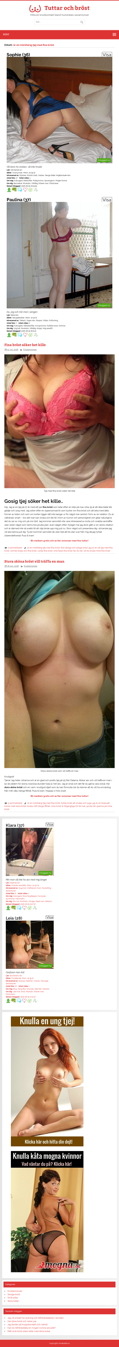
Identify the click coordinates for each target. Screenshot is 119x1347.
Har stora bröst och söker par (22, 1321)
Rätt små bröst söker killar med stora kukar (29, 1331)
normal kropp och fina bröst (23, 551)
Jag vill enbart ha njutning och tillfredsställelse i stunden (36, 1318)
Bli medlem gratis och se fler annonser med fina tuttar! (60, 540)
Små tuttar (13, 1297)
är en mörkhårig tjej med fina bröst (43, 548)
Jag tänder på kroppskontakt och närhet (28, 1324)
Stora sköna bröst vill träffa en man (34, 561)
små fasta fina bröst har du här (68, 551)
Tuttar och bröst (67, 7)
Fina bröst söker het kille (25, 344)
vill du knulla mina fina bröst (97, 551)
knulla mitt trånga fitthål (38, 806)
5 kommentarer (15, 803)
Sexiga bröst (14, 1294)
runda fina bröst (45, 551)
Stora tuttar (13, 1301)
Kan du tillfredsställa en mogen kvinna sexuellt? (32, 1328)
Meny (6, 34)
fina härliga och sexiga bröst (74, 548)
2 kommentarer (15, 548)
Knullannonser (30, 349)
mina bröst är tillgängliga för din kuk (68, 806)
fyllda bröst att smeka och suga (76, 803)
